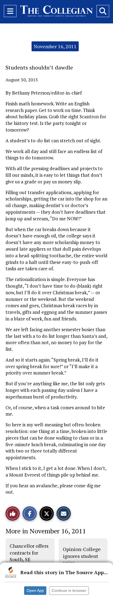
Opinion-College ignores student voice (82, 556)
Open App (35, 590)
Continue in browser (69, 590)
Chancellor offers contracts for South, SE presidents (29, 555)
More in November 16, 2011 (45, 530)
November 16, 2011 (55, 46)
